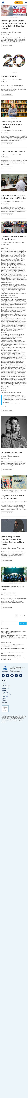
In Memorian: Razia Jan (11, 452)
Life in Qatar (9, 595)
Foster (4, 700)
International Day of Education (14, 655)
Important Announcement (13, 151)
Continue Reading (8, 45)
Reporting (5, 692)
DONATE (19, 2)
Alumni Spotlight (7, 694)
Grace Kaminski (7, 32)
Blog (4, 34)
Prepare (4, 698)
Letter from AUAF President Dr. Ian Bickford (13, 237)
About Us (4, 680)
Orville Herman (4, 648)
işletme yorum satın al (6, 644)
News (7, 34)
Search (3, 621)
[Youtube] (12, 675)
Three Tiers (5, 696)
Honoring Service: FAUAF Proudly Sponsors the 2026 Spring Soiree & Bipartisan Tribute (13, 24)
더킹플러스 (3, 658)
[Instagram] (16, 675)
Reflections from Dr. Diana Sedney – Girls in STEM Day (13, 196)
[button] (26, 2)
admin (4, 456)
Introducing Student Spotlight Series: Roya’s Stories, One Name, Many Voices (12, 540)
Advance (4, 702)
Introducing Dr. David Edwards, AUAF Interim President (11, 124)
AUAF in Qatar (6, 686)
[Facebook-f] (7, 675)
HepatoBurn (4, 652)
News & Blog (5, 688)
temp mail (3, 655)
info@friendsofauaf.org (16, 671)
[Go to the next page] (24, 615)
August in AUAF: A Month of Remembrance (12, 496)
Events (4, 684)
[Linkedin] (20, 675)
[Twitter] (3, 675)
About (4, 682)
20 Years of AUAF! (9, 76)
